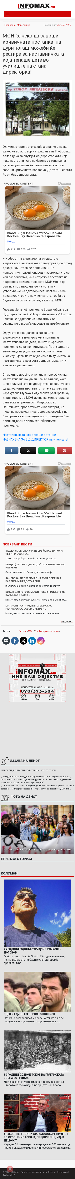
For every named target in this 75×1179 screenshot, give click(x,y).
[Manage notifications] (10, 1169)
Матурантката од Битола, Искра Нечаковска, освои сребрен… (28, 607)
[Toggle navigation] (8, 14)
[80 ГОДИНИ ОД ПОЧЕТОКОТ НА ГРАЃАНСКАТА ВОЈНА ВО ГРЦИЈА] (37, 1051)
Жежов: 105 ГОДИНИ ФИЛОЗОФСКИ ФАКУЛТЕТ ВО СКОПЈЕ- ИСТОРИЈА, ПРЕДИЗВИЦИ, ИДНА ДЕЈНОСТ (36, 1137)
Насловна (9, 25)
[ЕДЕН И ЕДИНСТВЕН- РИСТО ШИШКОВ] (37, 991)
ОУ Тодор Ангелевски (47, 631)
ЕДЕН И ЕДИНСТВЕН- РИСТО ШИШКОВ (29, 1014)
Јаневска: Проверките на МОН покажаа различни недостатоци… (33, 580)
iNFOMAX (14, 1172)
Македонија (23, 25)
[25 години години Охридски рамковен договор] (37, 913)
